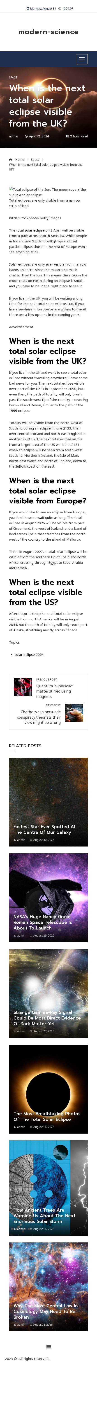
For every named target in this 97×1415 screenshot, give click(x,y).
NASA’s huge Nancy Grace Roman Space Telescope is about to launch (43, 922)
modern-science (48, 31)
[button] (48, 1347)
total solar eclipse (30, 230)
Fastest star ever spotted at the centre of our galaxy (45, 829)
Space (13, 77)
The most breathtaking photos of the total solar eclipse (47, 1116)
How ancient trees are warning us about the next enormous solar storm (44, 1216)
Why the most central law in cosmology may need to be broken (46, 1311)
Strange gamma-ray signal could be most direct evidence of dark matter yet (47, 1018)
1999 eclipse (19, 410)
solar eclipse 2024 (29, 654)
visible (59, 264)
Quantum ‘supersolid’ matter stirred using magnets (54, 688)
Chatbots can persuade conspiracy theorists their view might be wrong (39, 714)
